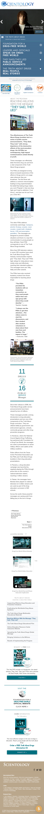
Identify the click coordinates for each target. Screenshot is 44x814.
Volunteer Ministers (9, 789)
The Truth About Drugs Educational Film (20, 623)
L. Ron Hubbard (7, 787)
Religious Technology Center (10, 799)
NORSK (18, 780)
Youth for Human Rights (23, 804)
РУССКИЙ (23, 779)
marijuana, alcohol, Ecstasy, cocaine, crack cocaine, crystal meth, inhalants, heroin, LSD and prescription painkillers (21, 229)
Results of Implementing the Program (19, 641)
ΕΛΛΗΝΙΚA (21, 782)
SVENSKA (23, 780)
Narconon (5, 803)
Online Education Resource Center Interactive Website (18, 627)
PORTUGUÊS (35, 782)
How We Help (6, 93)
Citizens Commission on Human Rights (19, 805)
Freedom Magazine (8, 802)
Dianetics (15, 796)
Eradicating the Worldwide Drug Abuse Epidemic (20, 609)
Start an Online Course (25, 799)
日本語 (17, 779)
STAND (16, 802)
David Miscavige (33, 797)
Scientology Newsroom (22, 797)
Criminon (34, 802)
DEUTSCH (7, 780)
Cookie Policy (10, 811)
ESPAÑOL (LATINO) (33, 780)
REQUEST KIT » (22, 752)
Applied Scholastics (28, 92)
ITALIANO (28, 782)
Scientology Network (23, 796)
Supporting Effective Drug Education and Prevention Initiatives (21, 604)
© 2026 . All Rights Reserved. (19, 810)
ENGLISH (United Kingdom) (26, 777)
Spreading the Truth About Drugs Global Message (20, 633)
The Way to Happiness (17, 93)
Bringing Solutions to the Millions (18, 637)
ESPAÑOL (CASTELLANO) (10, 782)
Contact (35, 789)
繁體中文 (29, 779)
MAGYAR (12, 780)
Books (20, 789)
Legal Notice (26, 811)
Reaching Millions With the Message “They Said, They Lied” (21, 619)
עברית (12, 779)
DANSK (36, 777)
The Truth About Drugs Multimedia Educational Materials (18, 614)
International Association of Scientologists (24, 800)
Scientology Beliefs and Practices (21, 787)
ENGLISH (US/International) (10, 777)
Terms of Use (18, 811)
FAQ (16, 789)
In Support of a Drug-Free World (29, 803)
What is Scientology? (9, 797)
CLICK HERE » (22, 706)
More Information (27, 789)
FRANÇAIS (6, 779)
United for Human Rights (9, 804)
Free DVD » (22, 678)
